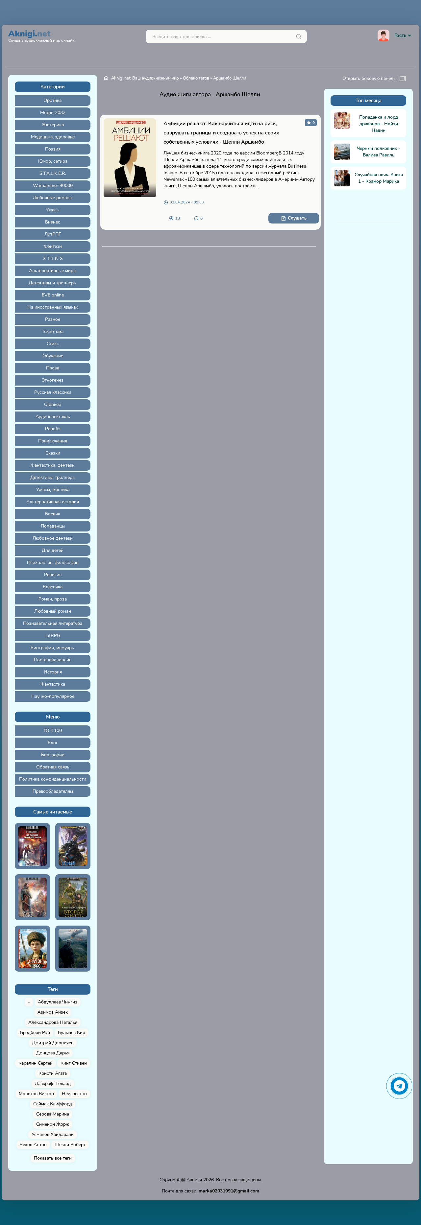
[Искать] (298, 36)
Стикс (53, 344)
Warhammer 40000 (53, 185)
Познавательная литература (52, 623)
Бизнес (52, 222)
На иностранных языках (52, 307)
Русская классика (52, 392)
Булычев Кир (71, 1032)
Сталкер (52, 404)
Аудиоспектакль (53, 416)
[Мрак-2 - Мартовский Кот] (72, 949)
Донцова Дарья (52, 1053)
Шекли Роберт (70, 1145)
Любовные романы (52, 198)
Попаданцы (53, 526)
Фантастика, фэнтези (53, 465)
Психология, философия (52, 562)
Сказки (52, 453)
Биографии (52, 755)
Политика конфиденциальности (52, 779)
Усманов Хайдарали (53, 1134)
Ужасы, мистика (52, 489)
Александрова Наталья (52, 1022)
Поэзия (53, 149)
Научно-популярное (52, 696)
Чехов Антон (33, 1145)
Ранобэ (53, 429)
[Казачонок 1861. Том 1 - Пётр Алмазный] (32, 949)
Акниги (194, 1180)
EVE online (53, 295)
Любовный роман (52, 611)
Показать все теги (53, 1158)
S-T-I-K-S (53, 258)
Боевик (52, 514)
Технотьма (52, 331)
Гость (400, 35)
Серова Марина (52, 1114)
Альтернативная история (52, 502)
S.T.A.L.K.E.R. (52, 173)
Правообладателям (53, 791)
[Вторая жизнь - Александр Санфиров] (72, 897)
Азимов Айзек (52, 1012)
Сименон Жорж (52, 1124)
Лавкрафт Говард (53, 1083)
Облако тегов (196, 78)
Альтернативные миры (52, 271)
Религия (53, 575)
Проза (52, 368)
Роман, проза (52, 599)
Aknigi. (41, 35)
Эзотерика (53, 125)
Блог (53, 743)
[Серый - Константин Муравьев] (72, 846)
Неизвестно (74, 1094)
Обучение (52, 356)
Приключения (52, 441)
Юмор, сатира (52, 161)
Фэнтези (53, 246)
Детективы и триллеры (53, 283)
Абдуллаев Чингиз (57, 1002)
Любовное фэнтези (53, 538)
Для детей (52, 550)
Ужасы (53, 210)
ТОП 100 (52, 730)
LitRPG (52, 635)
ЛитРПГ (52, 234)
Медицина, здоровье (53, 137)
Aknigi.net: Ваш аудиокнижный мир (145, 78)
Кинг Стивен (74, 1063)
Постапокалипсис (52, 660)
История (53, 672)
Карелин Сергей (35, 1063)
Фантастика (52, 684)
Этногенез (52, 380)
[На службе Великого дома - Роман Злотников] (32, 846)
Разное (52, 319)
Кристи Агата (52, 1073)
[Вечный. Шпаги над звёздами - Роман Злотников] (32, 897)
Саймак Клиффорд (52, 1104)
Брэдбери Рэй (35, 1032)
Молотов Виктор (36, 1094)
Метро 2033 (52, 112)
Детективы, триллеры (52, 477)
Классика (52, 587)
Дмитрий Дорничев (52, 1043)
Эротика (53, 100)
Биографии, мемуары (53, 648)
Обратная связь (52, 767)
